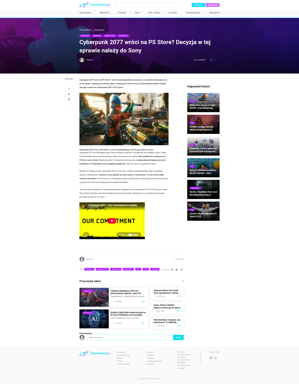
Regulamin (151, 358)
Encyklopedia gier (123, 355)
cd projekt (155, 269)
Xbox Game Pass (123, 364)
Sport (137, 13)
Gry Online (173, 13)
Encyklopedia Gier (193, 13)
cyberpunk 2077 (110, 36)
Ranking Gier (214, 13)
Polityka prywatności (154, 361)
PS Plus (120, 361)
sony (138, 269)
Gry (192, 101)
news (146, 269)
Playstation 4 (123, 36)
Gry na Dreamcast (183, 365)
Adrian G (90, 60)
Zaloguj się (198, 5)
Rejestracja (212, 5)
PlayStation (97, 36)
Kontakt (150, 352)
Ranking (120, 358)
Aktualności (104, 13)
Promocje (122, 13)
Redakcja (150, 355)
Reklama (150, 364)
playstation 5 (128, 269)
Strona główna (85, 13)
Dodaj (178, 337)
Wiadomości (85, 36)
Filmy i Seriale (154, 13)
